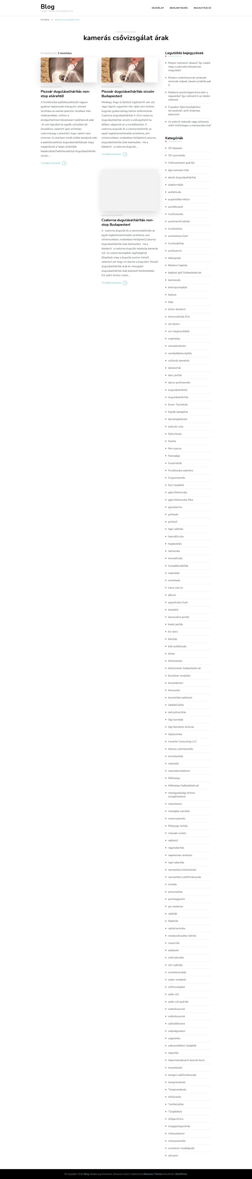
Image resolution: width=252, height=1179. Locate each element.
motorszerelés (176, 818)
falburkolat (175, 434)
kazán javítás (175, 624)
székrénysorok (176, 1016)
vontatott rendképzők (181, 1148)
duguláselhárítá (51, 87)
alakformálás (175, 185)
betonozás (174, 280)
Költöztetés (175, 661)
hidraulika (174, 551)
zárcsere (173, 1155)
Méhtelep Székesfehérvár (183, 785)
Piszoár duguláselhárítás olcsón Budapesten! (128, 93)
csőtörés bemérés (178, 360)
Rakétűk (173, 921)
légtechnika (175, 734)
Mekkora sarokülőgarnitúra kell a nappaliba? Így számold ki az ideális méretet (189, 96)
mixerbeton (175, 804)
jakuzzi (172, 595)
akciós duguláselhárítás (182, 177)
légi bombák (175, 719)
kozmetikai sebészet (180, 697)
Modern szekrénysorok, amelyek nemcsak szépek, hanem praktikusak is (189, 81)
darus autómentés (179, 382)
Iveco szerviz (175, 587)
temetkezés (175, 1067)
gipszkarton (175, 507)
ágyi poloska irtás (178, 170)
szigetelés (174, 1038)
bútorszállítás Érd (179, 316)
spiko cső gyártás (178, 1001)
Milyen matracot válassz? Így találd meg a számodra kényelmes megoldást (189, 66)
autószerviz (175, 250)
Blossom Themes (153, 1174)
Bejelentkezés (179, 8)
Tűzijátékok (175, 1111)
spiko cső (173, 994)
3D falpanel (175, 148)
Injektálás (174, 573)
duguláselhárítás (178, 397)
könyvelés (174, 690)
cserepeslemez (177, 346)
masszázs (173, 763)
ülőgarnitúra (175, 1119)
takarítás (173, 1053)
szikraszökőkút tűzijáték (182, 1045)
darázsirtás (174, 368)
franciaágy (174, 456)
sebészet (173, 950)
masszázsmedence (179, 771)
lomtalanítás (175, 756)
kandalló (173, 609)
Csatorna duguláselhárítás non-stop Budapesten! (128, 222)
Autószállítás (176, 243)
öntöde (172, 884)
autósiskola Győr (178, 236)
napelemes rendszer (180, 855)
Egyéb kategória (178, 412)
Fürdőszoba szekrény (180, 470)
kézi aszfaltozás (177, 646)
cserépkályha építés (180, 353)
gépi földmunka (177, 492)
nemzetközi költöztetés (182, 870)
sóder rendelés (177, 979)
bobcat (172, 294)
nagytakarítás (176, 847)
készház (172, 639)
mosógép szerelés (179, 811)
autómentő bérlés (179, 221)
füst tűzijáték (176, 485)
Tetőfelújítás (176, 1104)
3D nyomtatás (176, 155)
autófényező (175, 207)
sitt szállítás (175, 965)
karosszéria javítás (178, 617)
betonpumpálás (177, 287)
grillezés (173, 514)
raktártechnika (176, 928)
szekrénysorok (176, 1009)
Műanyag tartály (178, 826)
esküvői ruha (175, 426)
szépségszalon (176, 1031)
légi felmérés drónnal (181, 727)
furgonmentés (176, 478)
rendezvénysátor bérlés (182, 935)
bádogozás (174, 258)
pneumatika (175, 892)
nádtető (173, 840)
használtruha (175, 536)
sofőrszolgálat (176, 987)
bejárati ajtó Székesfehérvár (184, 272)
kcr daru (173, 631)
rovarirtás (174, 943)
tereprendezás (177, 1082)
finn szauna (174, 448)
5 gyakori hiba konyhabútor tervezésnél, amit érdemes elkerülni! (184, 110)
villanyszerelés (177, 1141)
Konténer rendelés (179, 675)
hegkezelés (175, 544)
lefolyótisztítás (177, 712)
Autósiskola (175, 228)
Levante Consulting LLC (182, 741)
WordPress (181, 1174)
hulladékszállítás (178, 566)
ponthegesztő (176, 899)
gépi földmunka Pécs (180, 500)
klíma (171, 653)
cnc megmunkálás (178, 331)
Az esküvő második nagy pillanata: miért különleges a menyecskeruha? (189, 123)
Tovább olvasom (50, 163)
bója (170, 302)
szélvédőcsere (176, 1023)
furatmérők (175, 463)
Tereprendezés (177, 1089)
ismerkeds (174, 580)
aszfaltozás (174, 192)
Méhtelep (174, 778)
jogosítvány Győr (178, 602)
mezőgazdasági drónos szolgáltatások (181, 794)
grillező (172, 521)
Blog (48, 6)
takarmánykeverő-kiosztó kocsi (186, 1060)
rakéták (172, 913)
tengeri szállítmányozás (182, 1075)
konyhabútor (175, 683)
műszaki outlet (177, 833)
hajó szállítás (175, 529)
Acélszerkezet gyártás (181, 162)
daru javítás (175, 375)
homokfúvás (175, 558)
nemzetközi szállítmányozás (184, 877)
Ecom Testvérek (178, 404)
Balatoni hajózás (177, 265)
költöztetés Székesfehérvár (184, 668)
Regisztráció (202, 8)
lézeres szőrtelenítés (180, 749)
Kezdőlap (158, 8)
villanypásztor (176, 1133)
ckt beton (174, 324)
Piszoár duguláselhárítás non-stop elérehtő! (65, 93)
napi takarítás (176, 862)
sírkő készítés (176, 957)
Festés (172, 441)
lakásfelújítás (176, 705)
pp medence (175, 906)
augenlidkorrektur (179, 199)
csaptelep (174, 338)
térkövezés (174, 1097)
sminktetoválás (177, 972)
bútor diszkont (177, 309)
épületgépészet (177, 419)
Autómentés (175, 214)
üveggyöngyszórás (179, 1126)
